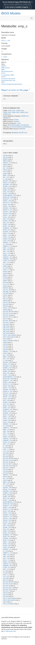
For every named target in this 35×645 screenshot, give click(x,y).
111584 (18, 123)
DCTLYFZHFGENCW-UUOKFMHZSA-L (20, 127)
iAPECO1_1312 (7, 163)
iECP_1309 (6, 219)
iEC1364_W (6, 315)
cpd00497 (16, 121)
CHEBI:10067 (11, 110)
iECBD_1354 (7, 190)
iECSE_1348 (7, 224)
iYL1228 (5, 268)
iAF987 (5, 271)
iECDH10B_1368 (8, 197)
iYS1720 (5, 346)
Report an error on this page (15, 89)
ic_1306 (5, 179)
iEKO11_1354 (7, 235)
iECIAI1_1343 (7, 206)
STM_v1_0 (6, 270)
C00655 (16, 120)
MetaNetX (15, 132)
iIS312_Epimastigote (9, 337)
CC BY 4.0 (22, 132)
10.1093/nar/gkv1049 (9, 631)
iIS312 (5, 339)
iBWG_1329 (6, 175)
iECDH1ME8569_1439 (9, 195)
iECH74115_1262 (8, 202)
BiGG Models (11, 13)
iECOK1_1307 (7, 215)
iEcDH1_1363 (7, 193)
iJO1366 (5, 155)
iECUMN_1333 (7, 231)
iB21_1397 (6, 177)
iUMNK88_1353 (7, 259)
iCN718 (5, 319)
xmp (4, 99)
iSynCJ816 (6, 324)
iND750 (5, 164)
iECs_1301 (6, 222)
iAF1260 (5, 157)
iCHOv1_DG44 (7, 308)
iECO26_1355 (7, 213)
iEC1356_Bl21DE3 (8, 311)
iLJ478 (5, 279)
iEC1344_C (6, 322)
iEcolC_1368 (7, 217)
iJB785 (5, 300)
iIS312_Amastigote (8, 340)
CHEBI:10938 (20, 110)
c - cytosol (4, 57)
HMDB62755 (6, 118)
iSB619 (5, 161)
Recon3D (6, 304)
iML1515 (5, 299)
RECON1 (6, 288)
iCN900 (5, 342)
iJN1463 (5, 344)
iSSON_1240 (7, 255)
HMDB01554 (25, 116)
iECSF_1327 (7, 226)
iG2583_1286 (7, 239)
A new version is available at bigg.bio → (17, 7)
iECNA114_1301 (8, 210)
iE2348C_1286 (7, 181)
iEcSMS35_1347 (8, 228)
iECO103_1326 (7, 212)
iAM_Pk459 (6, 333)
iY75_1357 (6, 284)
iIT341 (5, 172)
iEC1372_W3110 (8, 317)
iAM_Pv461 (6, 328)
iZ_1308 (5, 264)
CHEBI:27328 (24, 112)
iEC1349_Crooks (8, 313)
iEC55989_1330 (8, 184)
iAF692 (5, 277)
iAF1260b (6, 293)
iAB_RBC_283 (7, 291)
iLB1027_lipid (7, 302)
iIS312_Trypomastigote (10, 335)
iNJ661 (5, 173)
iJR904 (5, 266)
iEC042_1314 (7, 182)
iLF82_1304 (6, 241)
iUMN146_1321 (7, 257)
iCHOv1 (5, 295)
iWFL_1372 (6, 262)
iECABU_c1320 (7, 186)
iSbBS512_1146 (8, 246)
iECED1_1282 (7, 201)
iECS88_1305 (7, 221)
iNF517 (5, 297)
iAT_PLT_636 (7, 290)
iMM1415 (6, 275)
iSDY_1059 (6, 250)
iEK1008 (5, 306)
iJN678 (5, 273)
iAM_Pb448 (6, 329)
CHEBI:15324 (7, 112)
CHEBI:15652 (15, 112)
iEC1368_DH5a (7, 320)
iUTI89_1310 (7, 261)
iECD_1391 (6, 192)
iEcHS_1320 (6, 204)
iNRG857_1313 (7, 242)
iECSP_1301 (7, 230)
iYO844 (5, 286)
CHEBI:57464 (7, 114)
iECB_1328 (6, 188)
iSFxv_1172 (6, 253)
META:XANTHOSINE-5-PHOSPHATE (18, 125)
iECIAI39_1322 (7, 208)
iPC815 (5, 166)
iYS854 (5, 310)
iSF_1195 (6, 168)
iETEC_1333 (7, 237)
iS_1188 (5, 244)
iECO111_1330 (5, 40)
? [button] (29, 89)
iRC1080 (5, 282)
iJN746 (5, 170)
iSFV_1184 (6, 251)
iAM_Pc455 (6, 331)
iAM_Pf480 (6, 326)
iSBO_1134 (6, 248)
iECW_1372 (6, 233)
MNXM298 (22, 129)
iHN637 (5, 280)
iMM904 (5, 159)
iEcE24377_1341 (8, 199)
